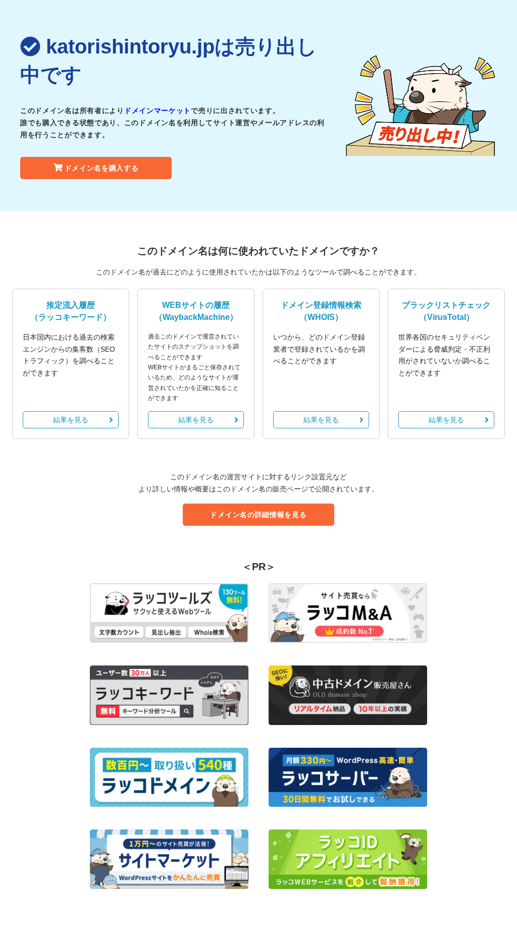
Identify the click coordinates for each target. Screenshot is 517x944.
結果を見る (70, 420)
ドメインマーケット (157, 110)
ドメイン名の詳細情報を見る (258, 515)
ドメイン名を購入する (102, 168)
